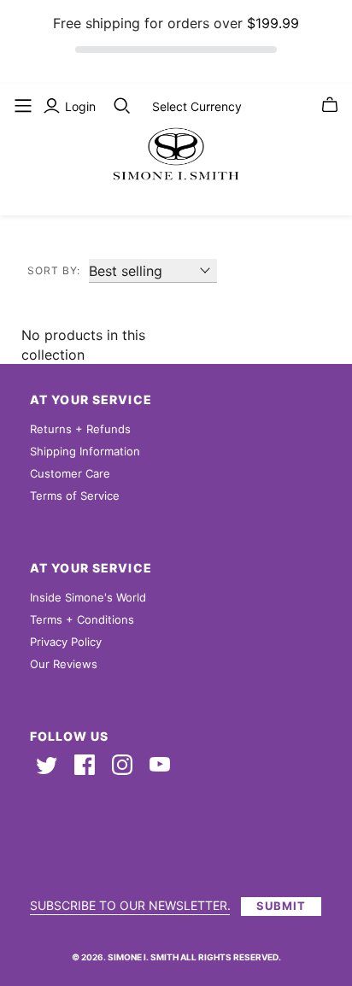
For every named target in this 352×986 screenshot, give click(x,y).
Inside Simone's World (88, 597)
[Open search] (122, 105)
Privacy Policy (66, 642)
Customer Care (70, 473)
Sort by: (53, 270)
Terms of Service (75, 495)
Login (80, 106)
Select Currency (197, 106)
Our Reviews (63, 664)
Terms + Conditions (82, 619)
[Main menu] (23, 105)
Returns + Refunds (80, 429)
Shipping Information (85, 451)
